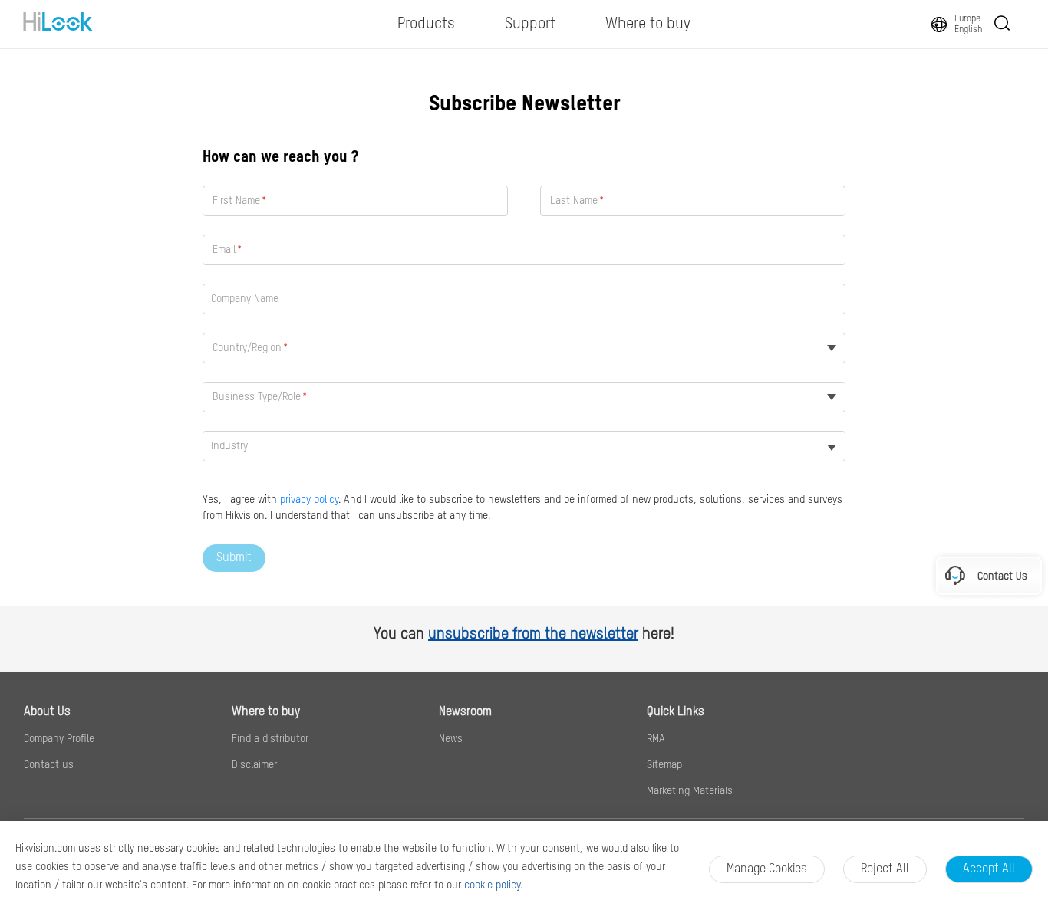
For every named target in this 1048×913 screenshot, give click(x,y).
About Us (47, 712)
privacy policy (309, 499)
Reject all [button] (885, 869)
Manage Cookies (767, 869)
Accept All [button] (989, 869)
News (451, 739)
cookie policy (492, 885)
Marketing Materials (690, 791)
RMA (656, 739)
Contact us (49, 765)
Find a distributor (270, 739)
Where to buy (266, 712)
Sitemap (664, 765)
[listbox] (524, 446)
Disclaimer (254, 765)
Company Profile (59, 739)
